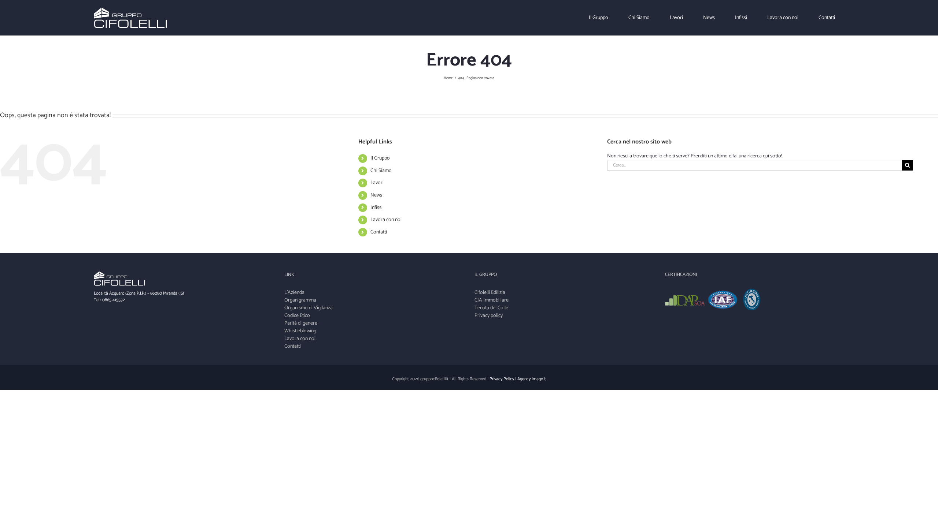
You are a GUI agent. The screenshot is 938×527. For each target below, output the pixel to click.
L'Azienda (294, 292)
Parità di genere (300, 323)
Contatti (378, 232)
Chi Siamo (381, 171)
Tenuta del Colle (491, 308)
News (376, 195)
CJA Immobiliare (491, 300)
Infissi (376, 207)
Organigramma (300, 300)
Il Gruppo (380, 158)
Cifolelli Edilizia (489, 292)
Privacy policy (488, 315)
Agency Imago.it (531, 378)
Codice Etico (297, 315)
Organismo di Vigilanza (308, 308)
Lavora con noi (386, 220)
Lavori (377, 183)
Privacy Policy (502, 378)
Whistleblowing (300, 331)
